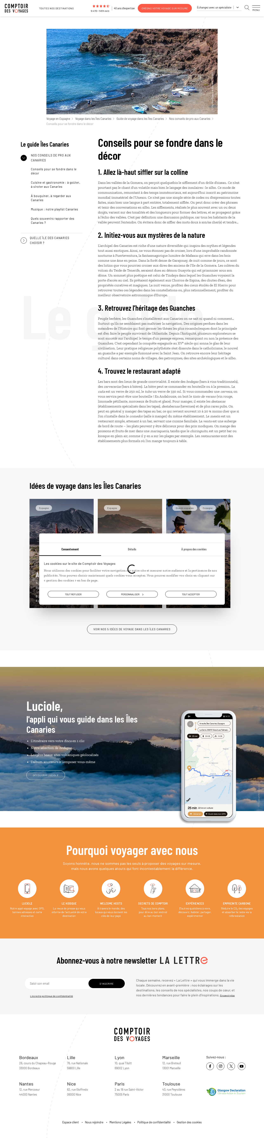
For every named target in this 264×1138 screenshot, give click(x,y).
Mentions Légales (120, 1122)
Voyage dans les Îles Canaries (93, 118)
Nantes (26, 1083)
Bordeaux (28, 1057)
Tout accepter (191, 594)
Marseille (171, 1057)
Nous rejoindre (94, 1122)
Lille (71, 1057)
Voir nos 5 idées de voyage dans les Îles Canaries (132, 629)
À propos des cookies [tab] (193, 549)
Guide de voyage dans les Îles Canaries (140, 118)
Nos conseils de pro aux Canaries (189, 118)
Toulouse (171, 1083)
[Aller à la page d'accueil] (18, 8)
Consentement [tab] (70, 549)
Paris (120, 1083)
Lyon (119, 1057)
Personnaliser (130, 594)
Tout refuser (73, 594)
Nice (71, 1083)
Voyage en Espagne (58, 118)
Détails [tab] (132, 549)
